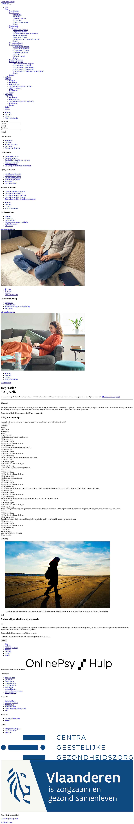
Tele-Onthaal (9, 705)
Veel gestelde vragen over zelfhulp (20, 86)
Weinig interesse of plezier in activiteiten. (14, 437)
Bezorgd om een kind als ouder (23, 69)
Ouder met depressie (20, 35)
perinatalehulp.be (10, 689)
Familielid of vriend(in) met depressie (25, 33)
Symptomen (17, 15)
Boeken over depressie (20, 22)
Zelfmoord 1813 (10, 706)
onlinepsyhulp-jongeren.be (14, 691)
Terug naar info (6, 383)
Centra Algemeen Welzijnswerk (15, 708)
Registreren (13, 82)
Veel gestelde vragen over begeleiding (21, 101)
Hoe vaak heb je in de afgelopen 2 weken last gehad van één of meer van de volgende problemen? (33, 422)
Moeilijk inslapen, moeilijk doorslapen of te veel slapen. (19, 457)
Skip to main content (7, 2)
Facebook (8, 732)
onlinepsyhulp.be (10, 693)
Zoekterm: (4, 121)
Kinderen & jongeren (16, 60)
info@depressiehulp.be (12, 729)
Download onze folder (12, 718)
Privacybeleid (13, 819)
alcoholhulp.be (10, 678)
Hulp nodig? (17, 20)
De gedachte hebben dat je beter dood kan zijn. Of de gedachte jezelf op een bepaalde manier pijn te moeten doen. (38, 519)
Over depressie (14, 11)
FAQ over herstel (19, 56)
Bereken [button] (4, 538)
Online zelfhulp (10, 701)
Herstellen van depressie (21, 47)
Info (6, 7)
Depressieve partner (19, 32)
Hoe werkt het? (14, 84)
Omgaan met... (14, 26)
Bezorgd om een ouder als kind (23, 67)
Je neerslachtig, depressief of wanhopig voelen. (16, 447)
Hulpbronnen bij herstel (21, 50)
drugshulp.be (9, 681)
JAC (6, 710)
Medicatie (16, 54)
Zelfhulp (8, 77)
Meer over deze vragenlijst (111, 397)
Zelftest (7, 107)
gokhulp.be (8, 679)
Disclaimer (4, 819)
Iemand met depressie (20, 30)
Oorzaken (16, 16)
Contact (7, 116)
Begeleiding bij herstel (20, 52)
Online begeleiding (11, 648)
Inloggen (12, 80)
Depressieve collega (20, 37)
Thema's (8, 112)
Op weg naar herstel (16, 43)
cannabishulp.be (10, 683)
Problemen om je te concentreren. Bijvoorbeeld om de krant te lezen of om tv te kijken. (29, 498)
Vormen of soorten (19, 18)
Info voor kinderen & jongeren (23, 64)
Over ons (8, 114)
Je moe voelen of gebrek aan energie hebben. (16, 468)
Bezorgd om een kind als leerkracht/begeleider (28, 71)
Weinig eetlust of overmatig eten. (12, 478)
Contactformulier (10, 730)
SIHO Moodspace (15, 88)
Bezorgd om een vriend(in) (22, 65)
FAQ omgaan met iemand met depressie (26, 39)
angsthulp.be (9, 687)
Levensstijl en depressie (21, 48)
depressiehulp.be (10, 685)
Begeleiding (9, 94)
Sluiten (4, 640)
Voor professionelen (11, 118)
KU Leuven (13, 90)
